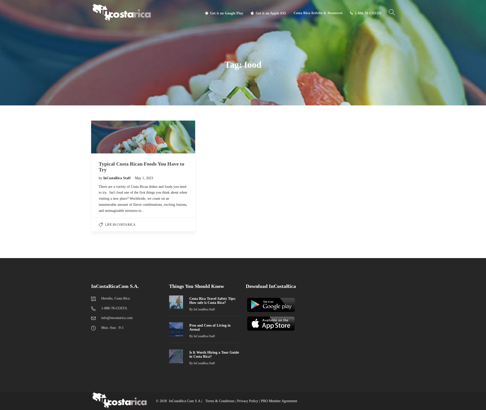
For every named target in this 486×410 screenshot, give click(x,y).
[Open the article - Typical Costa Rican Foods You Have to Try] (143, 137)
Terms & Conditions (219, 401)
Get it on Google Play (226, 13)
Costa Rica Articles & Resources (318, 13)
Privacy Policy (247, 401)
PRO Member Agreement (279, 401)
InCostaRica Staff (117, 178)
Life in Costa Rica (120, 224)
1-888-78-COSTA (368, 13)
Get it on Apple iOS (271, 13)
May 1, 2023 (144, 178)
